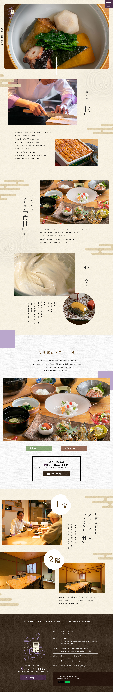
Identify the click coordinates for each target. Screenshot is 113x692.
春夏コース (38, 621)
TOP (23, 621)
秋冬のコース (70, 448)
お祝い (79, 621)
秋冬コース (46, 621)
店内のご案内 (86, 621)
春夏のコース (35, 448)
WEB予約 (56, 474)
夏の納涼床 (72, 621)
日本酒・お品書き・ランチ (59, 621)
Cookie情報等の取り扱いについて (68, 678)
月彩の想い (30, 621)
